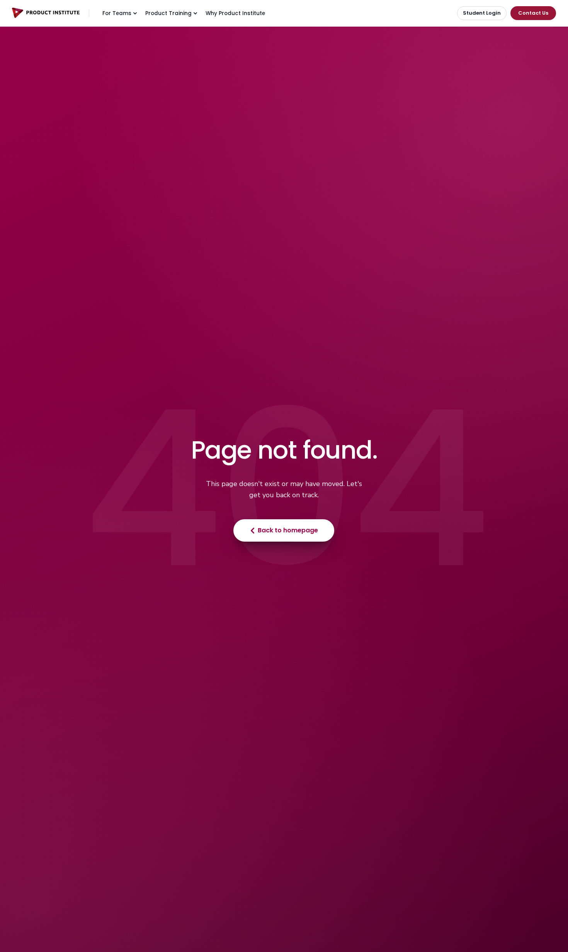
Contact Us (533, 13)
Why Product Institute (235, 13)
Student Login (482, 13)
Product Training (168, 13)
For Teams (116, 13)
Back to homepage (288, 530)
